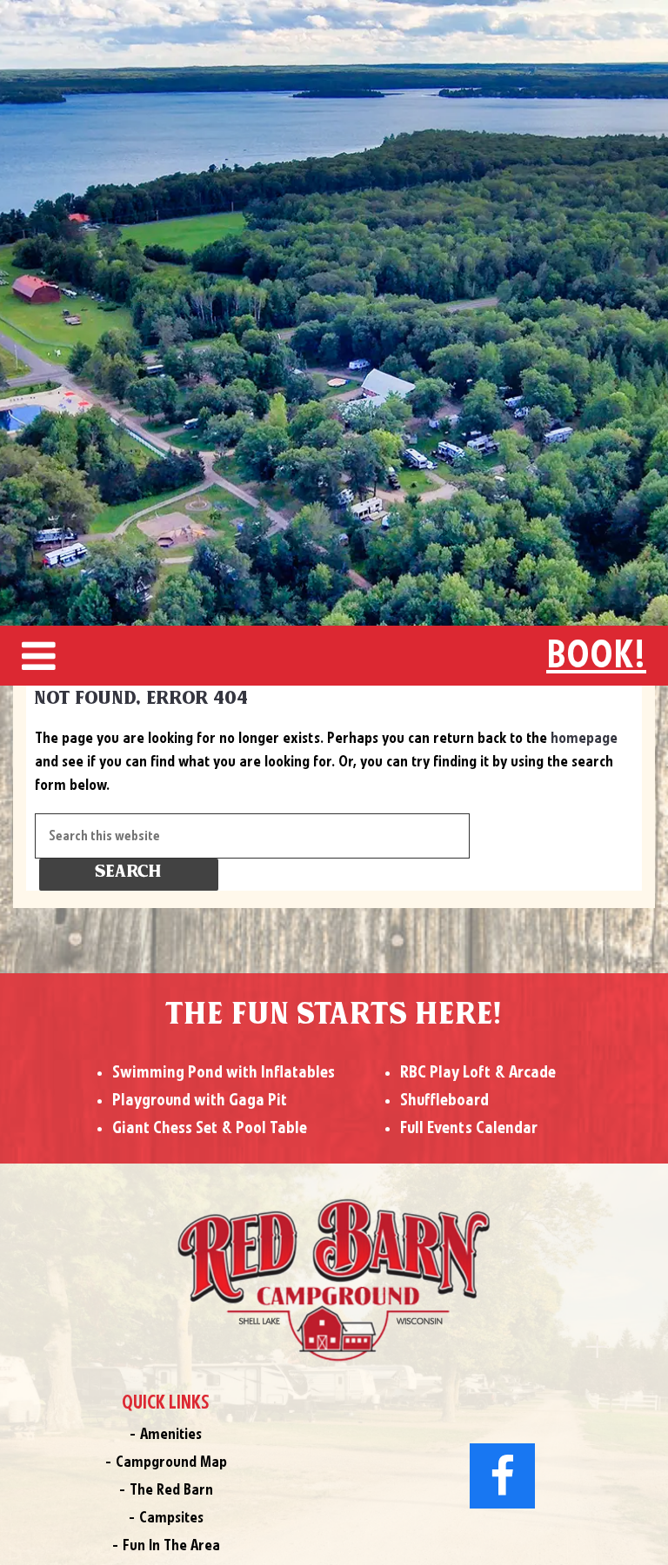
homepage (584, 738)
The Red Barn (171, 1490)
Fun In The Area (171, 1546)
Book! (596, 656)
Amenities (171, 1434)
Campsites (171, 1518)
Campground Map (171, 1462)
